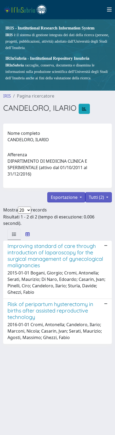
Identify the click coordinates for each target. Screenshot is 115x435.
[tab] (14, 234)
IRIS (7, 96)
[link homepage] (27, 9)
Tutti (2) (97, 197)
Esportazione (65, 197)
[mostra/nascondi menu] (109, 9)
